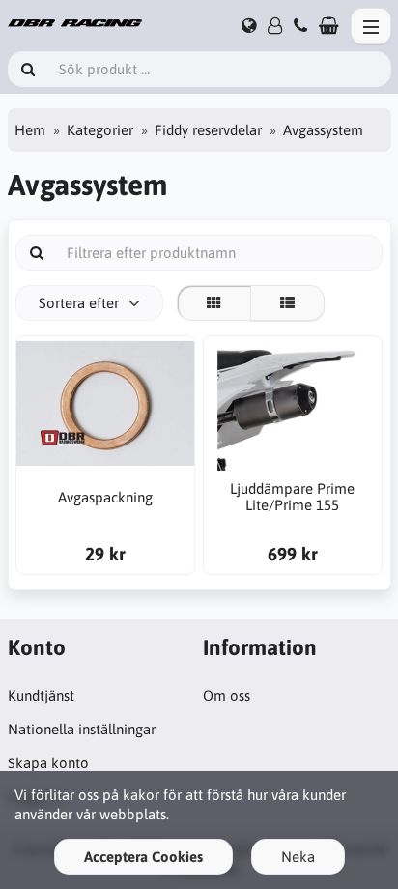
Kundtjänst (41, 695)
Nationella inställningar (82, 729)
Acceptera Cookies (143, 856)
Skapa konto (48, 763)
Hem (29, 130)
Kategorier (100, 130)
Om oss (226, 695)
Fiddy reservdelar (208, 130)
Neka (298, 856)
